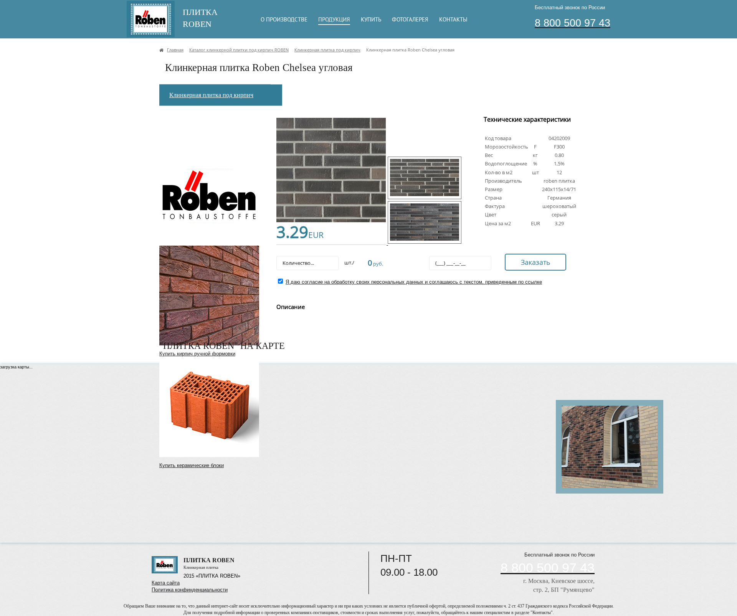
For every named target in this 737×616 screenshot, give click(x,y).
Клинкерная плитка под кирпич (211, 95)
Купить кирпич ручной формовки (197, 354)
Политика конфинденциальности (190, 590)
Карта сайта (166, 583)
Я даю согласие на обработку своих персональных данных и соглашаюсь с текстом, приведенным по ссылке (414, 282)
